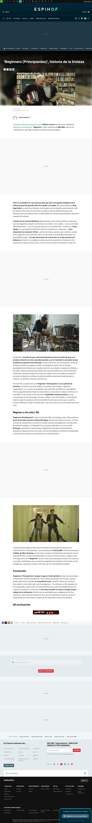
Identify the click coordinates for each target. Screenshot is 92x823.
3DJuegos (18, 789)
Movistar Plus (7, 752)
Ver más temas (9, 765)
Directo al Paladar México (45, 810)
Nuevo (84, 12)
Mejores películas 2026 (37, 736)
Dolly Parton (25, 48)
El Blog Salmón (81, 789)
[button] (24, 117)
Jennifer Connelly (53, 48)
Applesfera (6, 794)
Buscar (85, 773)
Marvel (18, 48)
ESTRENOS (16, 18)
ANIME (32, 18)
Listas (34, 752)
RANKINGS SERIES (53, 18)
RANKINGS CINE (41, 18)
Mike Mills (56, 623)
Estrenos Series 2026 (59, 736)
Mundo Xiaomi (7, 799)
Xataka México (7, 810)
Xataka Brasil (7, 813)
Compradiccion (69, 794)
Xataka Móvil (7, 791)
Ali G (71, 48)
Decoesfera (68, 791)
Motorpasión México (58, 810)
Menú (7, 12)
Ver (47, 671)
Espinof (46, 9)
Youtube (85, 18)
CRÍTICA (8, 18)
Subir (83, 780)
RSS (68, 763)
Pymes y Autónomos (81, 792)
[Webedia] (9, 780)
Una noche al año (78, 48)
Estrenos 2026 (48, 736)
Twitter (88, 18)
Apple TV (6, 755)
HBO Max (35, 755)
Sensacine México (33, 810)
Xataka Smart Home (9, 796)
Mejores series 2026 (24, 736)
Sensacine (31, 789)
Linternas (35, 759)
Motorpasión (56, 789)
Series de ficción (8, 748)
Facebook (79, 18)
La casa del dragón (9, 759)
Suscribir (77, 750)
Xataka (6, 789)
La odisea (21, 755)
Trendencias (68, 789)
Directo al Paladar (45, 789)
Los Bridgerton (63, 48)
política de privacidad (67, 754)
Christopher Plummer (21, 124)
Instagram (76, 18)
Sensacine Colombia (34, 813)
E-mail (13, 69)
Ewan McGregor (35, 124)
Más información (46, 821)
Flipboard (82, 18)
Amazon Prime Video (24, 748)
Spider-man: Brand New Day (23, 759)
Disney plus (36, 748)
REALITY (25, 18)
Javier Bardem (34, 48)
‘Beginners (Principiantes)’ (22, 127)
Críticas (23, 623)
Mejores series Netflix (72, 736)
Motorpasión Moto (57, 791)
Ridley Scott (43, 48)
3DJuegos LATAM (20, 810)
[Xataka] (1, 1)
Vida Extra (18, 791)
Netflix (20, 752)
